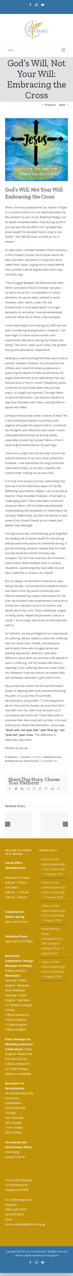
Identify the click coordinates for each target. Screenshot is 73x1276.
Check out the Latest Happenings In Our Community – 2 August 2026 (53, 969)
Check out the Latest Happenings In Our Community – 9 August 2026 (53, 913)
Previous (50, 105)
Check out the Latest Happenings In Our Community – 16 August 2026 (53, 890)
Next (62, 105)
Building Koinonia (52, 756)
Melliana (12, 756)
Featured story (31, 760)
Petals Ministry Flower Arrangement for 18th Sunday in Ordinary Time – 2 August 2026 (52, 941)
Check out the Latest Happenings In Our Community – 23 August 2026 (53, 866)
